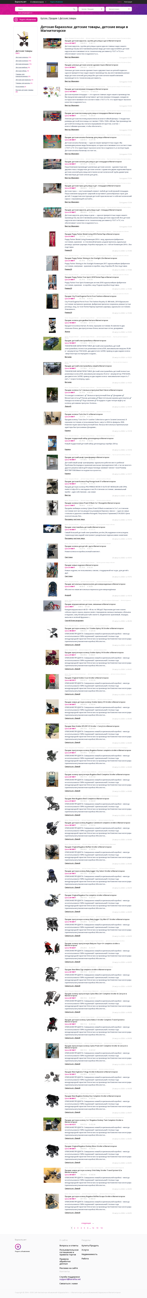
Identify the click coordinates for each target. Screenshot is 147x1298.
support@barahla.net (70, 1279)
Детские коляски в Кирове (104, 1017)
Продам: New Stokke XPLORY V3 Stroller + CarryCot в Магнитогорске (92, 726)
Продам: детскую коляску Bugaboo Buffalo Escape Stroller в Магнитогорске (95, 1196)
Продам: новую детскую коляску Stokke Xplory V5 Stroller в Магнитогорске (95, 702)
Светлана (68, 557)
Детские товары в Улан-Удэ (89, 820)
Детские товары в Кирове (88, 1017)
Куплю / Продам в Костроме (72, 1069)
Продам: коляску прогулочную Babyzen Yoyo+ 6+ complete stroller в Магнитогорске (92, 944)
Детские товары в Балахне (88, 892)
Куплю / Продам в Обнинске (72, 868)
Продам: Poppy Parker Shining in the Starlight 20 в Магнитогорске (91, 258)
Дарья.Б (68, 406)
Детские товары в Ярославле (90, 844)
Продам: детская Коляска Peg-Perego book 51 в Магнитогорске (90, 481)
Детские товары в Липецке (88, 1143)
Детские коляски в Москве (104, 318)
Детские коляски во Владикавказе (114, 1117)
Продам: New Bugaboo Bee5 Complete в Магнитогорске (87, 798)
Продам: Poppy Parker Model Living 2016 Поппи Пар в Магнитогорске (92, 234)
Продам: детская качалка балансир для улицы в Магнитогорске (90, 137)
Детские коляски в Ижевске (105, 967)
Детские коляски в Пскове (103, 1093)
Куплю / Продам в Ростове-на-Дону (74, 38)
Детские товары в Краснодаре (91, 600)
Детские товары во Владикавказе (94, 1117)
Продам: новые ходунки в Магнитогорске (81, 565)
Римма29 (68, 250)
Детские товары (68, 18)
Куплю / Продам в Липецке (72, 1143)
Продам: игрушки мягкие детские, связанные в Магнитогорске (90, 604)
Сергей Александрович (74, 620)
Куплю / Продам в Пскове (72, 1093)
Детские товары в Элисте (87, 723)
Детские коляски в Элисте (103, 723)
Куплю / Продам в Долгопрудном (74, 1167)
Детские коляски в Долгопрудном (114, 1167)
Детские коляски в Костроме (106, 1069)
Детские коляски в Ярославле (108, 844)
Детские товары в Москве (88, 231)
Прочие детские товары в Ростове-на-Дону (118, 38)
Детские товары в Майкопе (89, 772)
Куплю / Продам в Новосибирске (74, 1043)
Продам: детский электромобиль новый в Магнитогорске (88, 366)
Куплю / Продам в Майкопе (72, 772)
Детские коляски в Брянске (105, 699)
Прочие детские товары (24, 90)
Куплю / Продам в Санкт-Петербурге (74, 747)
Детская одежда (22, 57)
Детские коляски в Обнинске (107, 868)
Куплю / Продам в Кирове (72, 1017)
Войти (120, 2)
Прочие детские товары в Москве (106, 435)
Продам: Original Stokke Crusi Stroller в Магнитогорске (87, 678)
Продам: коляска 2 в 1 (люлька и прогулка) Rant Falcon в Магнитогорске (94, 390)
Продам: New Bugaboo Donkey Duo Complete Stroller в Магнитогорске (93, 1096)
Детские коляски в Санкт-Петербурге (118, 747)
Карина (68, 430)
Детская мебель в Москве (104, 454)
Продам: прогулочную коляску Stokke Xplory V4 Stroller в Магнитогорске (94, 652)
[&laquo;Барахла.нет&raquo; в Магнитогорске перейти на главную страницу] (20, 1)
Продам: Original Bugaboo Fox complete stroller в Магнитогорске (90, 895)
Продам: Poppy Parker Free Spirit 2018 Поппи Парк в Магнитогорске (92, 277)
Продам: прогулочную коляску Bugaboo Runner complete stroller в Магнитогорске (98, 750)
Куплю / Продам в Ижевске (72, 967)
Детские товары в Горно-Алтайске (94, 941)
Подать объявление (56, 2)
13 (97, 1228)
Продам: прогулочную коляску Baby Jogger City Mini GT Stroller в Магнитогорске (97, 919)
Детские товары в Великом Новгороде (98, 674)
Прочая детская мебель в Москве (121, 454)
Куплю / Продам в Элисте (71, 723)
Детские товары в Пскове (87, 1093)
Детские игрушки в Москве (104, 231)
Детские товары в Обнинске (90, 868)
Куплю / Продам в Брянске (72, 699)
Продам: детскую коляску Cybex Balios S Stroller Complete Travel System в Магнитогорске (94, 1021)
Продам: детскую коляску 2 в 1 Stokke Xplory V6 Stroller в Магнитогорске (94, 628)
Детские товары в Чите (85, 650)
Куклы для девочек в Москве (121, 231)
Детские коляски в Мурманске (109, 991)
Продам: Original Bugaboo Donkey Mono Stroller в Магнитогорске (91, 1146)
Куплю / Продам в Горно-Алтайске (74, 941)
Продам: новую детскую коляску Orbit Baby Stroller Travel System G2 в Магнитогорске (93, 1171)
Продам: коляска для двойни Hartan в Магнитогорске (86, 320)
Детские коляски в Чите (100, 650)
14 (101, 1228)
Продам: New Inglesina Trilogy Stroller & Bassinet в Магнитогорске (91, 1072)
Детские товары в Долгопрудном (94, 1167)
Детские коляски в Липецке (105, 1143)
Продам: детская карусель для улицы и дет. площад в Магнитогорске (93, 210)
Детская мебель (22, 67)
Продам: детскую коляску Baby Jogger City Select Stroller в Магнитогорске (95, 871)
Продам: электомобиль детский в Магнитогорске (85, 527)
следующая (86, 1223)
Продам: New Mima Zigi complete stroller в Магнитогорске (88, 969)
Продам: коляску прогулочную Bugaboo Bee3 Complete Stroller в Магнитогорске (97, 774)
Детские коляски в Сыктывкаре (110, 796)
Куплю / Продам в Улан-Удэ (72, 820)
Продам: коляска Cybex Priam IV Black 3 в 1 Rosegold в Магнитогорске (92, 503)
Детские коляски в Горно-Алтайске (115, 941)
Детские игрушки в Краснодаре (110, 600)
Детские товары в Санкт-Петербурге (96, 747)
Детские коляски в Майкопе (105, 772)
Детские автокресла (23, 80)
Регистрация (128, 2)
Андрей (68, 595)
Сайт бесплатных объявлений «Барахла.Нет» (51, 1292)
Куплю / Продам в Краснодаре (73, 600)
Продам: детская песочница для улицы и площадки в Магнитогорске (93, 113)
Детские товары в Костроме (89, 1069)
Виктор (68, 495)
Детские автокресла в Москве (104, 581)
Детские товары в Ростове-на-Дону (95, 38)
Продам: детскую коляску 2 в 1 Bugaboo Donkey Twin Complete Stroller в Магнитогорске (94, 1121)
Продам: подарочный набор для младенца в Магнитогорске (89, 438)
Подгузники (20, 86)
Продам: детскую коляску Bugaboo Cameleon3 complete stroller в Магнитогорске (97, 823)
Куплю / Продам (48, 18)
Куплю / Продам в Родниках (72, 1193)
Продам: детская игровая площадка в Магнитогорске (86, 89)
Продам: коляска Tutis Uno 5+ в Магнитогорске (84, 414)
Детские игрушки (22, 64)
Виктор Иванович (72, 57)
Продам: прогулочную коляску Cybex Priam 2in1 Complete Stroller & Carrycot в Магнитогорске (96, 1047)
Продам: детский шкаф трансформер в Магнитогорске (87, 457)
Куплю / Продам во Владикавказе (74, 1117)
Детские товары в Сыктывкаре (91, 796)
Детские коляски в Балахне (105, 892)
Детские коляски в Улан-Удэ (106, 820)
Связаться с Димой (72, 645)
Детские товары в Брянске (88, 699)
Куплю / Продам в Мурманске (73, 991)
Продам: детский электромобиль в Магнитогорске (85, 340)
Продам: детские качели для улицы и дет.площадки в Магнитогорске (93, 162)
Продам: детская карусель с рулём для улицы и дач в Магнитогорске (93, 41)
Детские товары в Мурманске (91, 991)
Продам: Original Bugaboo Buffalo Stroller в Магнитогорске (88, 847)
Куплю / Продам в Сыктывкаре (73, 796)
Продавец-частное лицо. (75, 519)
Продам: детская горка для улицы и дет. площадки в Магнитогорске (93, 186)
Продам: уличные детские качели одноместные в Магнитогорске (91, 65)
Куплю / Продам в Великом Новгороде (75, 674)
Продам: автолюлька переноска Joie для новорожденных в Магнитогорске (95, 584)
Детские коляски (22, 61)
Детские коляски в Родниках (107, 1193)
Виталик (68, 357)
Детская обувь (21, 71)
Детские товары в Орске (86, 625)
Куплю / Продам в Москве (72, 231)
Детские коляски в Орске (102, 625)
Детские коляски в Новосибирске (113, 1043)
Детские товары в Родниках (90, 1193)
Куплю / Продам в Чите (71, 650)
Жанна (67, 331)
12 (93, 1228)
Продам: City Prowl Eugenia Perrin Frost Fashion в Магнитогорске (90, 296)
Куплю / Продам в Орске (71, 625)
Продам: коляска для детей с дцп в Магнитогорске (85, 546)
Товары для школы (23, 83)
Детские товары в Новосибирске (93, 1043)
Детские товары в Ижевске (88, 967)
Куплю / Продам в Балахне (72, 892)
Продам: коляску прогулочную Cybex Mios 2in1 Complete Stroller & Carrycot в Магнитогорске (96, 995)
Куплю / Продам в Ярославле (72, 844)
